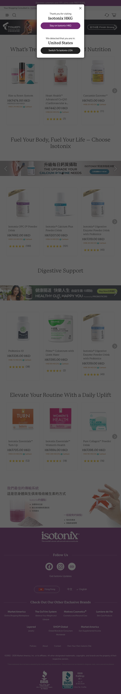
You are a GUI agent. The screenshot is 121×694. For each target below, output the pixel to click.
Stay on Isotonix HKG (60, 25)
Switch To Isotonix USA (61, 50)
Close (80, 8)
